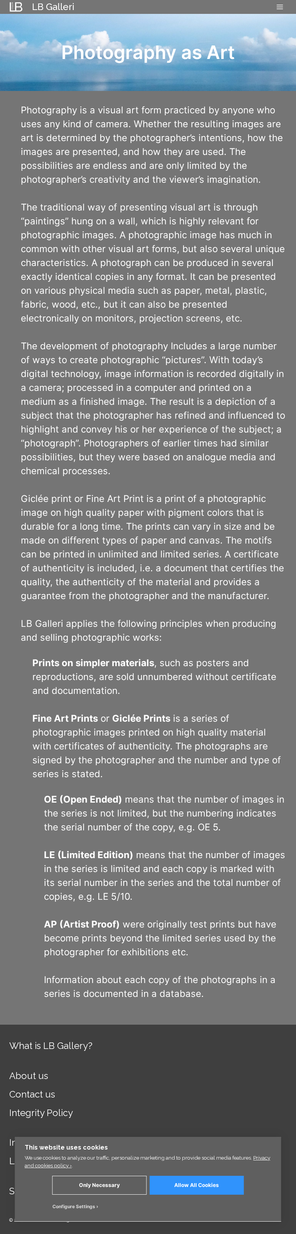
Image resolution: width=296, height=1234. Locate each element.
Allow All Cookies (196, 1185)
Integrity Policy (41, 1112)
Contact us (32, 1094)
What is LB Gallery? (50, 1045)
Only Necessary (99, 1185)
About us (28, 1075)
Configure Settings (73, 1206)
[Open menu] (279, 7)
